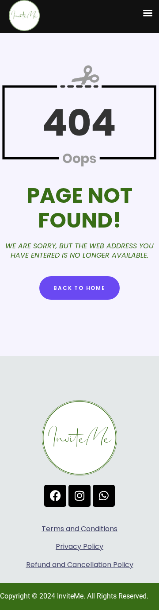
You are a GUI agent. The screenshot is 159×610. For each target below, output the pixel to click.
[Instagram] (79, 496)
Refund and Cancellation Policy (79, 565)
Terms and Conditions (79, 529)
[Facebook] (55, 496)
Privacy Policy (79, 546)
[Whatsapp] (104, 496)
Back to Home (79, 288)
